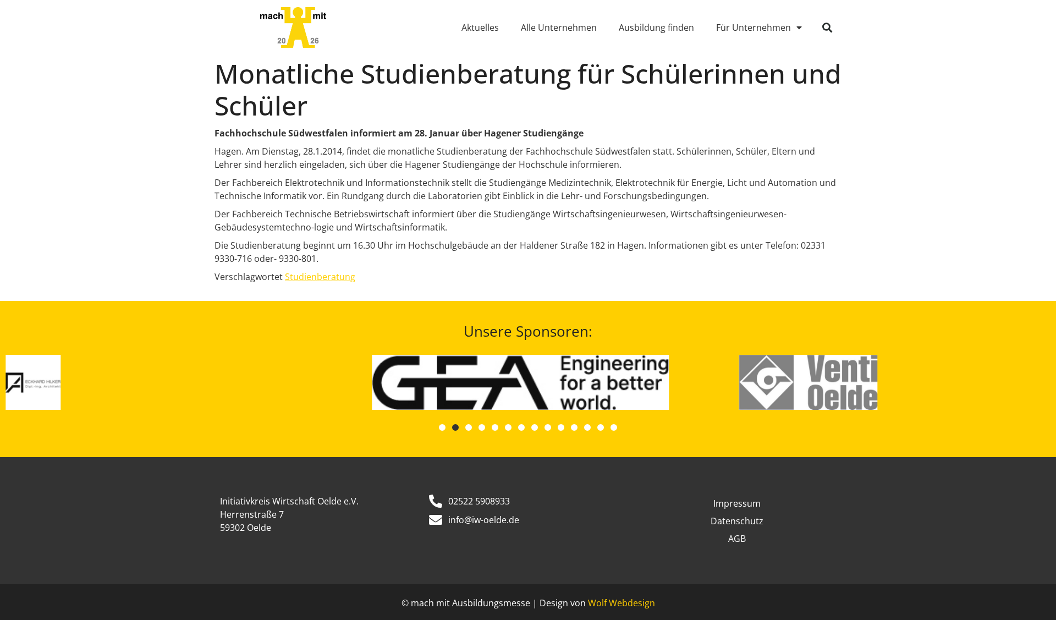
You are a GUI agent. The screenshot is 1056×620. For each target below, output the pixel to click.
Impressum (737, 503)
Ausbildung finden (656, 27)
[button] (827, 27)
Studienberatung (320, 277)
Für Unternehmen (753, 27)
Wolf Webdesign (621, 603)
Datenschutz (737, 521)
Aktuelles (480, 27)
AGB (737, 539)
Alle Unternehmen (559, 27)
